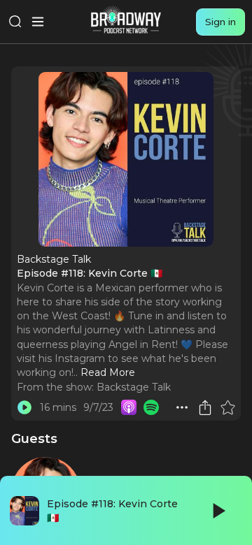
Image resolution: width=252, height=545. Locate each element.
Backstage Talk (134, 387)
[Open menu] (38, 21)
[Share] (205, 407)
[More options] (182, 407)
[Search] (15, 21)
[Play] (217, 510)
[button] (182, 407)
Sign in (220, 21)
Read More (107, 372)
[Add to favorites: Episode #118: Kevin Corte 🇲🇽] (227, 407)
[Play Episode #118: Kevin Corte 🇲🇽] (24, 407)
